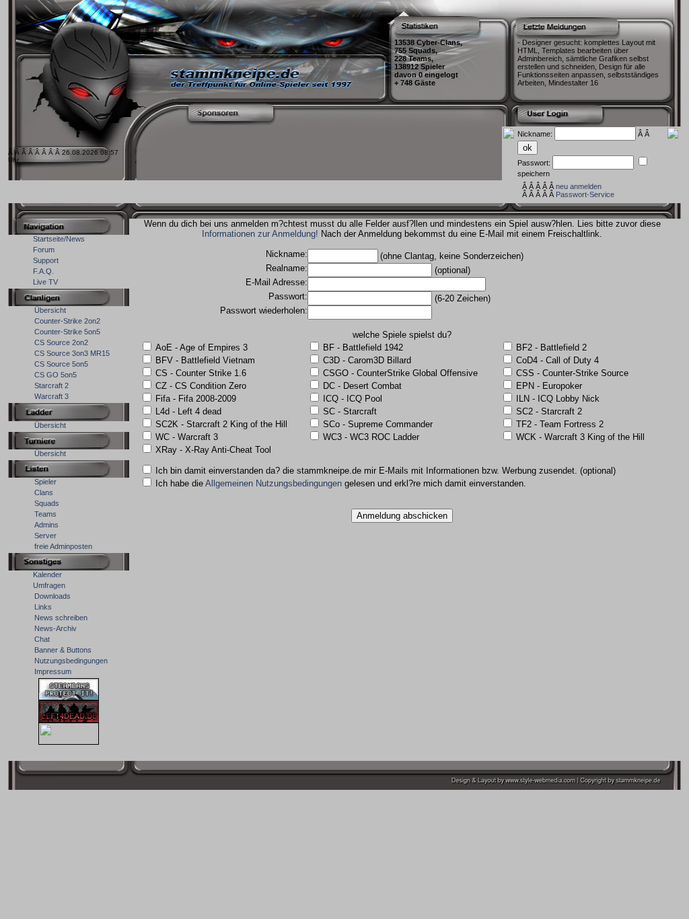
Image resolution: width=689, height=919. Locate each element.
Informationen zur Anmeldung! (260, 234)
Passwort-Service (585, 194)
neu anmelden (579, 186)
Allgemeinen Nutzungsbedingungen (273, 483)
